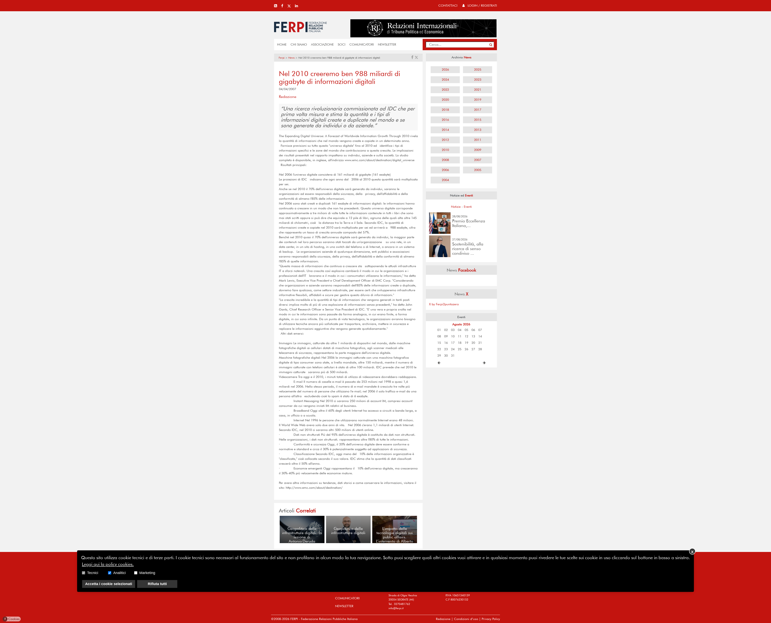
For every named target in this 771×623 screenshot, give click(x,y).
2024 (445, 79)
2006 (445, 170)
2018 (445, 110)
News (291, 57)
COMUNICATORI (361, 44)
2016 (445, 120)
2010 (445, 150)
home (282, 44)
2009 (477, 150)
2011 (477, 140)
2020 (445, 100)
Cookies (12, 619)
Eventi (468, 207)
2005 (477, 170)
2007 (477, 160)
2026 (445, 69)
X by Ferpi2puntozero (444, 304)
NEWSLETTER (387, 44)
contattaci (447, 5)
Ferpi (282, 57)
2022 (445, 90)
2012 (445, 140)
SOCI (341, 44)
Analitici (119, 573)
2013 (477, 130)
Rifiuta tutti (157, 584)
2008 (445, 160)
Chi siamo (299, 44)
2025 (477, 69)
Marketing (147, 573)
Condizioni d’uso (466, 619)
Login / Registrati (482, 5)
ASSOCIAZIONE (322, 44)
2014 (445, 130)
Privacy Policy (491, 619)
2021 (477, 90)
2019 (477, 100)
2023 (477, 79)
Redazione (443, 619)
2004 (445, 180)
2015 (477, 120)
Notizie (456, 207)
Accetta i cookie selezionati (108, 584)
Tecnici (92, 573)
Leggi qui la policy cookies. (108, 564)
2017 (477, 110)
